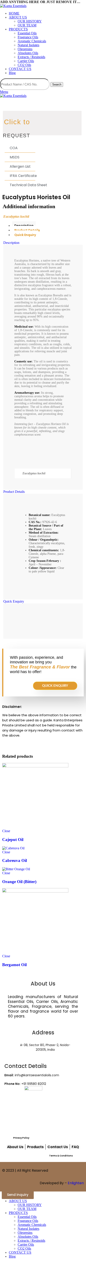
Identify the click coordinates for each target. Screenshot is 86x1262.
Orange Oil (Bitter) (19, 881)
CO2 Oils (24, 65)
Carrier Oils (26, 61)
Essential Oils (27, 33)
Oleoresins (25, 49)
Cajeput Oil (12, 839)
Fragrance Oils (28, 37)
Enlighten (76, 1183)
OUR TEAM (27, 25)
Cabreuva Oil (14, 860)
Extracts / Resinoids (31, 57)
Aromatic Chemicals (32, 41)
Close (6, 831)
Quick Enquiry (25, 235)
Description (24, 225)
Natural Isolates (28, 45)
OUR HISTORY (30, 21)
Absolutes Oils (28, 53)
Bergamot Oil (14, 964)
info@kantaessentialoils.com (31, 1075)
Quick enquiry (55, 685)
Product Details (27, 230)
